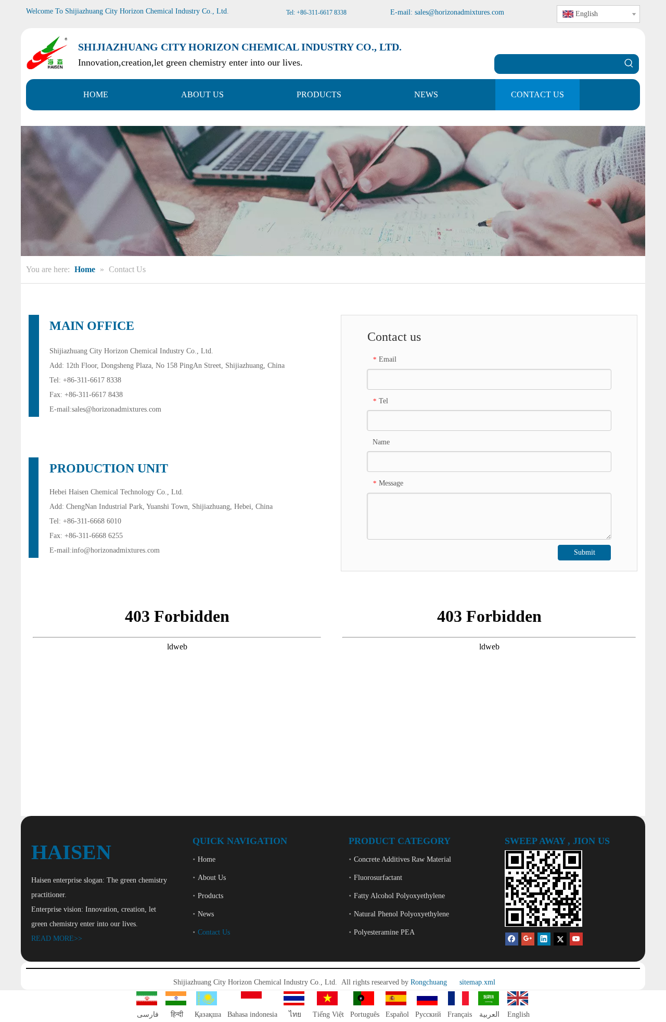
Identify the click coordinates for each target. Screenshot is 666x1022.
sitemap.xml (477, 982)
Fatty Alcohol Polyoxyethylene (399, 896)
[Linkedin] (543, 939)
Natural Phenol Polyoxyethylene (401, 914)
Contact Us (214, 932)
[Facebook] (511, 939)
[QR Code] (543, 888)
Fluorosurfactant (378, 878)
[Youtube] (576, 939)
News (206, 914)
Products (210, 896)
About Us (212, 878)
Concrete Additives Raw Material (402, 859)
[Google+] (527, 939)
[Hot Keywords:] (629, 64)
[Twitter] (560, 939)
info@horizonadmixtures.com (116, 550)
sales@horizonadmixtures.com (116, 409)
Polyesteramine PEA (384, 932)
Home (206, 859)
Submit (584, 552)
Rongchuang (429, 982)
